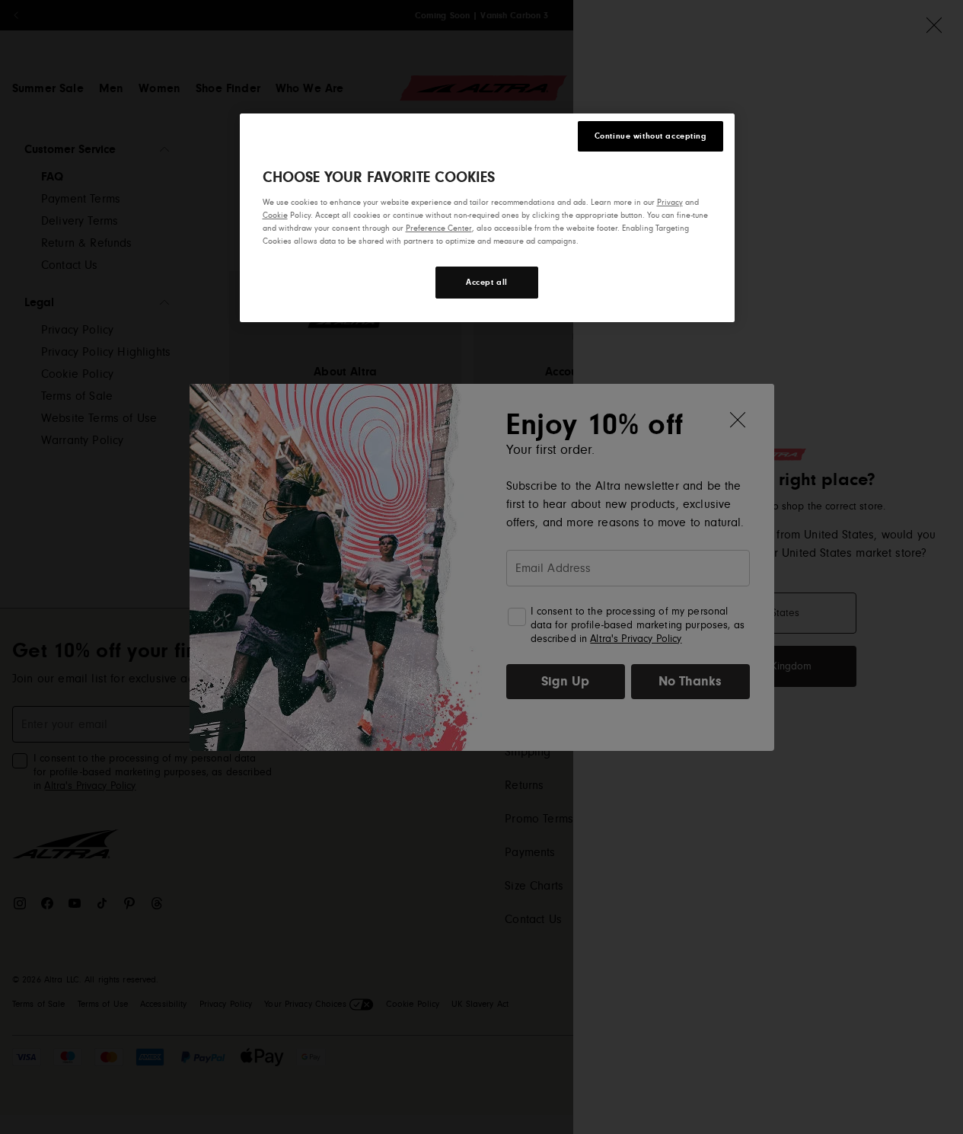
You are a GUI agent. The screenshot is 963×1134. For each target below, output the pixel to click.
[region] (487, 217)
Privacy (670, 202)
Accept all (487, 282)
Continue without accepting (650, 136)
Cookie (275, 215)
